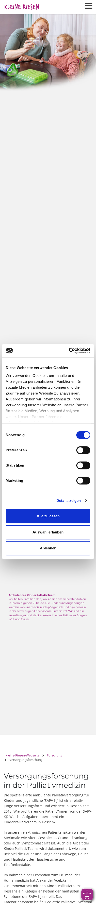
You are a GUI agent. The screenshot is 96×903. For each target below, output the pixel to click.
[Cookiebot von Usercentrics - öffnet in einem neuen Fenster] (69, 350)
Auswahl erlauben (48, 532)
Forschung (54, 755)
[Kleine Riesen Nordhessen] (22, 5)
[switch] (83, 450)
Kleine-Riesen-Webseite (22, 755)
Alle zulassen (48, 516)
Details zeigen (68, 500)
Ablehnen (48, 548)
